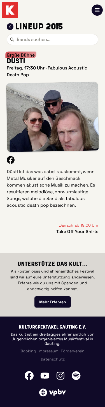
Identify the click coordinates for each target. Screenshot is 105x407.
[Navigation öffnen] (97, 10)
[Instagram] (60, 375)
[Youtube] (44, 375)
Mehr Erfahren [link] (52, 301)
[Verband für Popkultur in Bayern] (52, 392)
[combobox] (52, 39)
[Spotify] (76, 375)
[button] (52, 117)
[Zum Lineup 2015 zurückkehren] (10, 26)
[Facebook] (29, 375)
